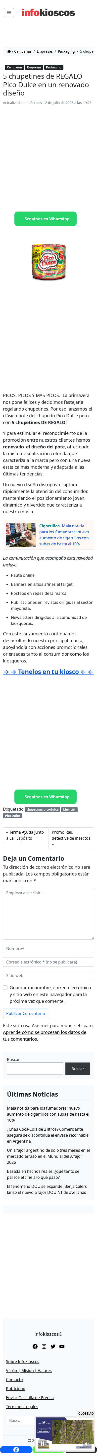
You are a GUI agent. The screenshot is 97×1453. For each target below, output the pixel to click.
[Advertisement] (48, 159)
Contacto (14, 1379)
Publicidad (15, 1388)
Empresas (45, 51)
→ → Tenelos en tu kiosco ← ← (48, 671)
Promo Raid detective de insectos (71, 835)
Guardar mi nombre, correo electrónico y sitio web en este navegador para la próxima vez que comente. (50, 994)
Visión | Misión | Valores (29, 1370)
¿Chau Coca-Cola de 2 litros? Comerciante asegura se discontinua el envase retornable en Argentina (48, 1135)
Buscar (13, 1059)
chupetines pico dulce (42, 809)
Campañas (23, 51)
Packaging (66, 51)
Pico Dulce (12, 816)
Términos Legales (22, 1406)
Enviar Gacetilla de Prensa (30, 1397)
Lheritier (69, 809)
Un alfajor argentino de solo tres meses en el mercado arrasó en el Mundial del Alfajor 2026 (48, 1156)
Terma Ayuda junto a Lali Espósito (25, 835)
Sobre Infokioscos (22, 1361)
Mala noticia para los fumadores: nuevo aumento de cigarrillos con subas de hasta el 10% (48, 1114)
